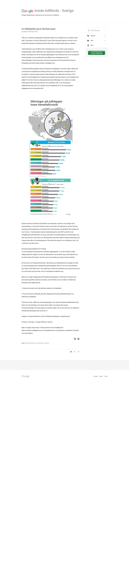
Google (96, 376)
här (47, 311)
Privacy (101, 376)
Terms (105, 376)
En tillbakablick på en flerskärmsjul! (38, 29)
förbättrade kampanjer (30, 343)
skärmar (47, 343)
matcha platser (40, 343)
